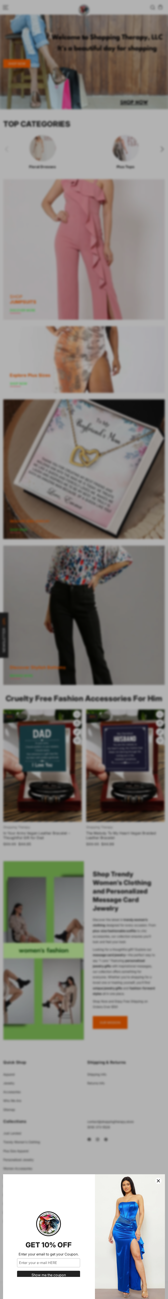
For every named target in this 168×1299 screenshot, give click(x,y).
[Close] (158, 1181)
